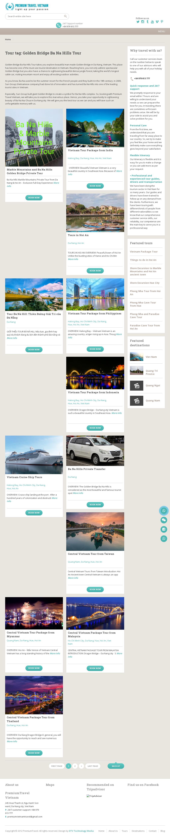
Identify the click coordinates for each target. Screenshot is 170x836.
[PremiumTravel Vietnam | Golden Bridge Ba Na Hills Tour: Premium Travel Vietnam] (85, 6)
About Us (113, 830)
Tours (125, 830)
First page (56, 766)
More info (73, 259)
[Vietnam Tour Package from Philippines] (95, 294)
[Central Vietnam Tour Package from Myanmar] (34, 613)
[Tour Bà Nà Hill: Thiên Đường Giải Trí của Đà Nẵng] (34, 294)
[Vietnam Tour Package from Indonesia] (95, 373)
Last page (93, 766)
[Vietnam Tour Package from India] (95, 128)
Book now (34, 197)
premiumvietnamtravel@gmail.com (24, 816)
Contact (152, 830)
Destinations (138, 830)
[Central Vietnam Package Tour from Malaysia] (95, 613)
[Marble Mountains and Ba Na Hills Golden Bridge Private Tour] (34, 138)
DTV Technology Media (81, 830)
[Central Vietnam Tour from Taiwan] (95, 531)
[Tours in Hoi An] (95, 213)
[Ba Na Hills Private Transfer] (95, 451)
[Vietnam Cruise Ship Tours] (34, 455)
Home (8, 39)
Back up (116, 766)
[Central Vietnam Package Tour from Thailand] (34, 695)
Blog (163, 830)
